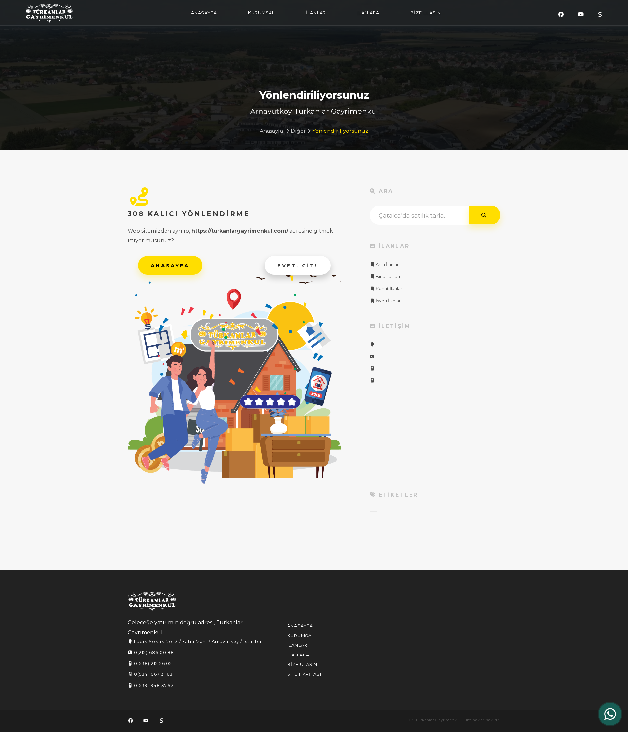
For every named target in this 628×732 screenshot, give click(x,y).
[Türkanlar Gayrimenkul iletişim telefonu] (372, 356)
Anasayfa (271, 131)
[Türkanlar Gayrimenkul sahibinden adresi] (600, 14)
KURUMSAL (261, 12)
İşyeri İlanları (388, 300)
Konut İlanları (389, 288)
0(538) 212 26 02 (152, 663)
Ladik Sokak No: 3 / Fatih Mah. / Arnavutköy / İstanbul (198, 641)
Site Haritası (304, 674)
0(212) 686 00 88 (153, 652)
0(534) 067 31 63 (153, 674)
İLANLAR (316, 12)
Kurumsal (300, 635)
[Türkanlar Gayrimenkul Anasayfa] (152, 601)
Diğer (298, 131)
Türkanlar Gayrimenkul (49, 13)
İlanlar (297, 645)
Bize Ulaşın (302, 664)
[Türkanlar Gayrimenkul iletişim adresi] (372, 344)
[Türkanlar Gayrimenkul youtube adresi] (580, 14)
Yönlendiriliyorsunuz (340, 131)
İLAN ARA (368, 12)
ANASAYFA (204, 12)
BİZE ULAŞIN (425, 12)
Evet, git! (297, 265)
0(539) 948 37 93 (153, 685)
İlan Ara (298, 654)
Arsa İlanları (387, 264)
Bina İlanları (387, 276)
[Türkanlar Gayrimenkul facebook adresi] (561, 14)
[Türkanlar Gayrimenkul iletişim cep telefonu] (372, 368)
